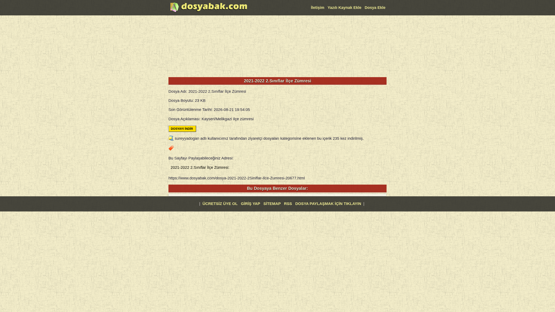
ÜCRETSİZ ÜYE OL (220, 204)
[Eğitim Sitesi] (208, 11)
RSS (288, 204)
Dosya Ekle (375, 7)
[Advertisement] (277, 45)
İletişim (317, 7)
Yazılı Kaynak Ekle (344, 7)
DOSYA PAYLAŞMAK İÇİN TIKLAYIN (328, 204)
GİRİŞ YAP (250, 204)
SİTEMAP (272, 204)
